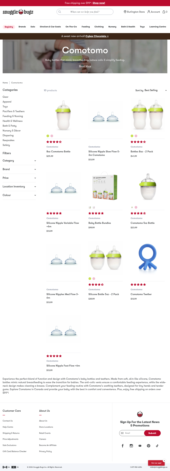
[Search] (59, 11)
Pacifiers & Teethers (14, 111)
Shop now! (99, 2)
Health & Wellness (13, 120)
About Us (43, 421)
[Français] (15, 467)
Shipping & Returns (11, 433)
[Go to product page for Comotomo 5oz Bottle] (148, 186)
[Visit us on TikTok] (157, 445)
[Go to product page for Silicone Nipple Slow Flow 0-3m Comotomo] (105, 115)
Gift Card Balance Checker (14, 451)
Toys (5, 106)
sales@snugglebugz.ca (158, 467)
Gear (5, 96)
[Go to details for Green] (47, 136)
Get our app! (156, 463)
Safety (6, 145)
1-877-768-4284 (136, 467)
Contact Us (8, 421)
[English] (6, 467)
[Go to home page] (18, 12)
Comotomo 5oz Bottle (143, 222)
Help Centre (8, 427)
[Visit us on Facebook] (122, 445)
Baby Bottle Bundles (99, 222)
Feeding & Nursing (13, 116)
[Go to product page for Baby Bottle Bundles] (105, 186)
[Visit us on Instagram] (131, 445)
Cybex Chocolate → (97, 36)
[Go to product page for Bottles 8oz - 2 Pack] (148, 115)
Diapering (8, 135)
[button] (54, 141)
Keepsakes (8, 140)
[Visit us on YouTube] (140, 445)
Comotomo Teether (141, 294)
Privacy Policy (45, 451)
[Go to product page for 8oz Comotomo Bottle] (63, 115)
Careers (42, 439)
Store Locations (46, 427)
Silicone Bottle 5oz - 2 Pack (103, 294)
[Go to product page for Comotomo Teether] (148, 258)
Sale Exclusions (9, 445)
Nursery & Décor (12, 130)
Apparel (7, 101)
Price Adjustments (10, 439)
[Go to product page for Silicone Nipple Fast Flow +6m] (63, 329)
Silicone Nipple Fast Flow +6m (63, 365)
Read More (85, 66)
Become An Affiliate (47, 445)
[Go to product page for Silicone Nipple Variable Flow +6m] (63, 186)
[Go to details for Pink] (51, 136)
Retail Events (44, 433)
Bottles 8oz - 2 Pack (142, 151)
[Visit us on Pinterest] (148, 445)
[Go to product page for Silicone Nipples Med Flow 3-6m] (63, 258)
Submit (152, 433)
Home (5, 83)
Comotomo (52, 147)
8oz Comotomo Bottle (58, 151)
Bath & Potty (10, 125)
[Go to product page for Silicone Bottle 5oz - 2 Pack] (105, 258)
